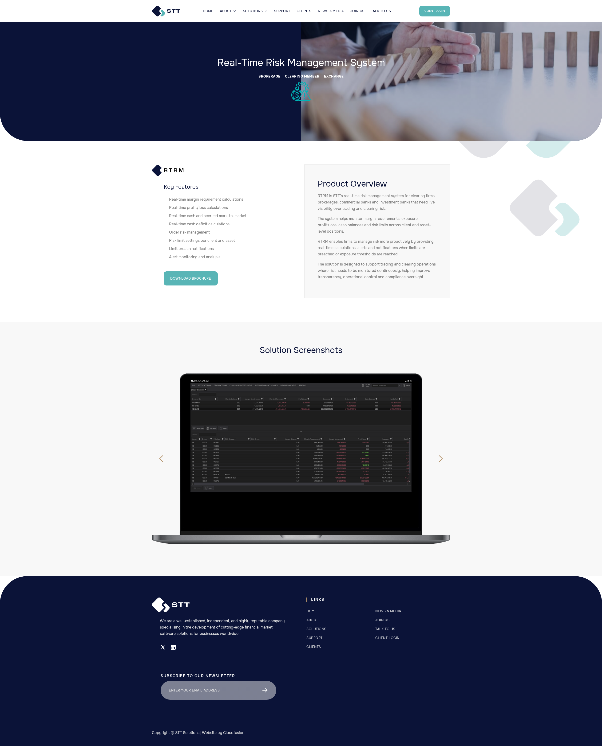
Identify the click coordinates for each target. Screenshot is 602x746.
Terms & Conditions (325, 690)
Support (282, 11)
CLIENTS (304, 11)
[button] (228, 11)
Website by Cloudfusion (223, 732)
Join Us (382, 620)
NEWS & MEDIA (331, 11)
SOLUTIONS (316, 629)
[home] (166, 11)
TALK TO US (381, 11)
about (312, 620)
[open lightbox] (301, 435)
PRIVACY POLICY (320, 681)
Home (208, 11)
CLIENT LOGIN (434, 11)
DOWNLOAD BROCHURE (190, 278)
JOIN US (357, 11)
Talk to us (385, 629)
